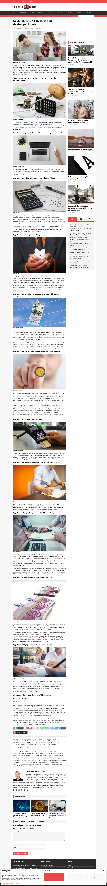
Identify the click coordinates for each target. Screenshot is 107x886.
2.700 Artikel (42, 771)
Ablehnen (74, 877)
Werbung (24, 1)
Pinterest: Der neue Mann (47, 867)
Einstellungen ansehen (95, 877)
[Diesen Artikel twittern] (20, 728)
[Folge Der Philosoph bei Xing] (27, 790)
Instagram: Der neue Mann (47, 865)
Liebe (32, 13)
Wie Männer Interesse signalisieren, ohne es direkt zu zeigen (80, 91)
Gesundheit (22, 13)
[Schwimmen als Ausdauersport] (81, 138)
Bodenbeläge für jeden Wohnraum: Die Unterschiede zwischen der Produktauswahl (80, 60)
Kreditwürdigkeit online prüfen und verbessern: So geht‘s (57, 815)
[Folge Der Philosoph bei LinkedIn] (24, 790)
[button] (104, 871)
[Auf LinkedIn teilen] (25, 728)
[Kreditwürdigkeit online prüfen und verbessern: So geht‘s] (57, 806)
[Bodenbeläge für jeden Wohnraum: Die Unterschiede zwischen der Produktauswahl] (81, 50)
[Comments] (89, 219)
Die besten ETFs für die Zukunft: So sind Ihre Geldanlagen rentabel (20, 815)
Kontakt (31, 1)
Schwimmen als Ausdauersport (80, 150)
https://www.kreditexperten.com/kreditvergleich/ (26, 636)
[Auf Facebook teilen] (15, 728)
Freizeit (59, 13)
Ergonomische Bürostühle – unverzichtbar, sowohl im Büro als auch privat (80, 208)
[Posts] (72, 219)
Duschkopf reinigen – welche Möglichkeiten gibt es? (79, 121)
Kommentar (16, 831)
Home (14, 13)
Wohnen (50, 13)
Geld (18, 732)
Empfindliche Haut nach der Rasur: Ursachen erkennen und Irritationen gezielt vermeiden (79, 239)
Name (14, 843)
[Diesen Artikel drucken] (39, 728)
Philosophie (15, 1)
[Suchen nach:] (86, 16)
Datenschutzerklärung (8, 883)
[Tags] (81, 219)
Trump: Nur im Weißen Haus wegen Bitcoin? (38, 814)
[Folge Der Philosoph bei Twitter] (21, 790)
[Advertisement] (81, 29)
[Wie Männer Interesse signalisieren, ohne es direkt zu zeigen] (81, 77)
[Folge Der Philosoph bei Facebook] (16, 790)
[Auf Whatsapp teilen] (44, 728)
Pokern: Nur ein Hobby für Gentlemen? (78, 178)
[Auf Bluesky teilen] (58, 728)
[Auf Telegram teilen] (54, 728)
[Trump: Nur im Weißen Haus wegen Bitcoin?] (39, 806)
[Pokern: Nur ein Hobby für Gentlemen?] (81, 165)
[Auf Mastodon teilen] (49, 728)
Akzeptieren (54, 877)
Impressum (16, 883)
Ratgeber (69, 13)
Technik (40, 13)
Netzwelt (79, 13)
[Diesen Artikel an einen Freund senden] (34, 728)
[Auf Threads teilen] (63, 728)
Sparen (24, 732)
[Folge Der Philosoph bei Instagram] (18, 790)
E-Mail (14, 847)
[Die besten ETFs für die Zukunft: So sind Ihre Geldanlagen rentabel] (21, 806)
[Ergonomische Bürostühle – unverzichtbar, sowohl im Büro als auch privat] (81, 194)
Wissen (89, 13)
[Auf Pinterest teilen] (30, 728)
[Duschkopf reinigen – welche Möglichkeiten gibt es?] (81, 109)
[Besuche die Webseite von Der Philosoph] (14, 790)
